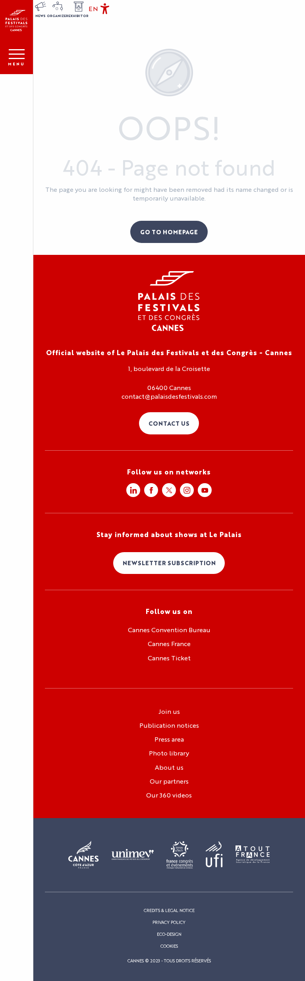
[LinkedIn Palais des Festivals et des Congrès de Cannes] (133, 490)
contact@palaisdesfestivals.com (169, 396)
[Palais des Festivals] (16, 20)
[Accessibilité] (105, 8)
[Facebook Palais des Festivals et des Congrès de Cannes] (151, 490)
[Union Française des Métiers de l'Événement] (132, 855)
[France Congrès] (179, 855)
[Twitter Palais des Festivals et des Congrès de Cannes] (169, 490)
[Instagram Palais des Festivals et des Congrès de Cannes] (187, 490)
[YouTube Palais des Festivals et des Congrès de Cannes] (205, 490)
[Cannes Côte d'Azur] (83, 855)
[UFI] (214, 855)
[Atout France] (252, 855)
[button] (93, 9)
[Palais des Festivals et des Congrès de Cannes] (169, 301)
